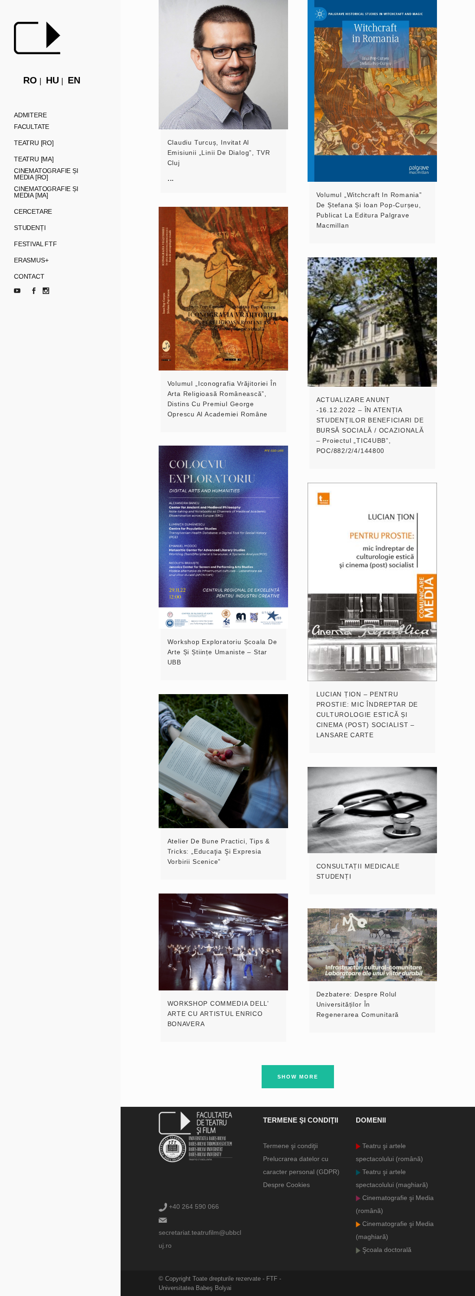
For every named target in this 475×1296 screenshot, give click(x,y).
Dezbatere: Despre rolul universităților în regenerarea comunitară (357, 1004)
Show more (297, 1076)
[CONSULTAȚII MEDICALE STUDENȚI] (372, 810)
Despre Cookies (286, 1184)
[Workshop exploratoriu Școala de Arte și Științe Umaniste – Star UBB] (223, 537)
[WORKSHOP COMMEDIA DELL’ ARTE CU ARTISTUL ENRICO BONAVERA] (223, 942)
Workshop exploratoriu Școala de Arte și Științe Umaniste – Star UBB (222, 652)
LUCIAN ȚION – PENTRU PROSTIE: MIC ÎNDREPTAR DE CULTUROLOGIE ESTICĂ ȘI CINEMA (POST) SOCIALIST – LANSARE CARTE (367, 714)
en (74, 80)
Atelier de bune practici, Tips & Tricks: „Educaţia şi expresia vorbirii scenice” (218, 851)
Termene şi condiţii (290, 1145)
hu (52, 80)
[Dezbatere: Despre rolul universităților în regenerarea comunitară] (372, 944)
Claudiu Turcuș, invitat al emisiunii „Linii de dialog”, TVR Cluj (218, 152)
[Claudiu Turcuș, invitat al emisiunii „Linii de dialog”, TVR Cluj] (223, 64)
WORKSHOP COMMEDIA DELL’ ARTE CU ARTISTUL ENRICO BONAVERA (218, 1014)
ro (30, 80)
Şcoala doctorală (385, 1249)
